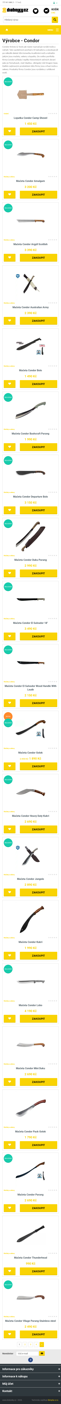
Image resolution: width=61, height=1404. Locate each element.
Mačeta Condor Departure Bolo (30, 496)
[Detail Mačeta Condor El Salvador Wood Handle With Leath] (30, 662)
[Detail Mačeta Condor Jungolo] (30, 855)
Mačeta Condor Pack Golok (30, 1131)
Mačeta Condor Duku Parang (30, 559)
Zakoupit (38, 131)
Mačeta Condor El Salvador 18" (30, 622)
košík (55, 11)
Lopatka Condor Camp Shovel (30, 117)
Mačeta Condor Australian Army (31, 307)
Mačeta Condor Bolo (30, 370)
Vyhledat (55, 20)
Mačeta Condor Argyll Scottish (30, 244)
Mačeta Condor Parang (30, 1194)
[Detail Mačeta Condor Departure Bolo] (30, 473)
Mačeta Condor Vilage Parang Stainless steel (30, 1320)
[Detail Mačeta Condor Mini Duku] (30, 1044)
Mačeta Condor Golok (30, 752)
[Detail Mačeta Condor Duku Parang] (30, 536)
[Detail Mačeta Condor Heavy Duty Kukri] (30, 792)
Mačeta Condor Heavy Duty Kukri (30, 815)
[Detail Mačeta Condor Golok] (30, 729)
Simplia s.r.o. (53, 1400)
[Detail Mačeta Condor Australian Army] (30, 283)
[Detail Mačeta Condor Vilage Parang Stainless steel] (30, 1297)
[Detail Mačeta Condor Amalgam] (30, 157)
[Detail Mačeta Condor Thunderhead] (30, 1234)
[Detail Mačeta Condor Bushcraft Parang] (30, 409)
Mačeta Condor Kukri (30, 942)
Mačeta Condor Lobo (30, 1005)
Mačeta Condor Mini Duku (30, 1068)
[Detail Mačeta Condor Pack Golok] (30, 1107)
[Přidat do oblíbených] (9, 131)
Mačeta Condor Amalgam (30, 181)
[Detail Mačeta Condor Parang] (30, 1170)
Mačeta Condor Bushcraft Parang (30, 433)
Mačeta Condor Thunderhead (30, 1257)
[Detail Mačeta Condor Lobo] (30, 981)
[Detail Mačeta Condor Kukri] (30, 918)
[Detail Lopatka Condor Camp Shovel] (30, 94)
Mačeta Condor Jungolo (30, 879)
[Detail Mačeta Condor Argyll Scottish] (30, 220)
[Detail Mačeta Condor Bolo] (30, 346)
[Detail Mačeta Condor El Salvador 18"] (30, 599)
